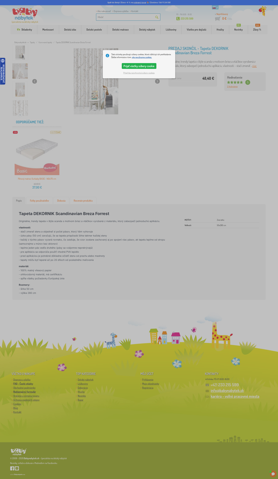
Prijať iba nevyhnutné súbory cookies (139, 72)
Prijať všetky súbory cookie (139, 66)
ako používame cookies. (142, 57)
